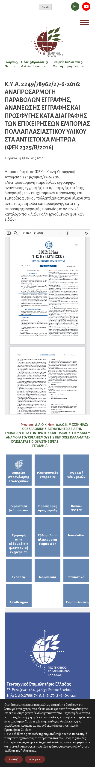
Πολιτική (26, 750)
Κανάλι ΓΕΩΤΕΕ (76, 508)
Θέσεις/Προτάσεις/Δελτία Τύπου (34, 64)
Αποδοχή (13, 759)
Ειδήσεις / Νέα (11, 64)
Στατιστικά (76, 577)
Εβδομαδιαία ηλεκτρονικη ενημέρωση (47, 539)
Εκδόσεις (19, 577)
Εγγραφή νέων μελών (76, 475)
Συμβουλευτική (77, 602)
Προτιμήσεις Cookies (17, 730)
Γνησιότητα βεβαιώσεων (19, 508)
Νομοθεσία (47, 577)
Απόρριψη (35, 759)
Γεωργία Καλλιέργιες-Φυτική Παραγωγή (68, 64)
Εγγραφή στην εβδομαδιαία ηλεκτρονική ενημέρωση (18, 544)
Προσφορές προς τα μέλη (47, 508)
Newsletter (76, 535)
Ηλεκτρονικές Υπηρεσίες (47, 475)
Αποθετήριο (18, 602)
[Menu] (84, 22)
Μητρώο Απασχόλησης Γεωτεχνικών (18, 477)
